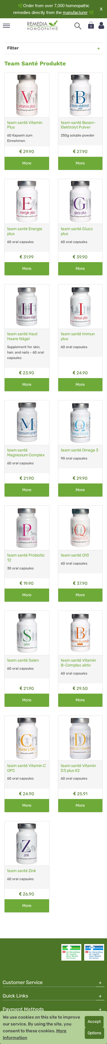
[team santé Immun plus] (80, 306)
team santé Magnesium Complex (26, 452)
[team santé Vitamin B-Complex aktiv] (80, 633)
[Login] (101, 25)
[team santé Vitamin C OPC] (27, 738)
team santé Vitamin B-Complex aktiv (78, 663)
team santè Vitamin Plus (24, 125)
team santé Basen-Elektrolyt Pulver (78, 125)
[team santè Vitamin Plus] (27, 95)
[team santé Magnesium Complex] (27, 422)
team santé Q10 (75, 555)
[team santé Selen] (27, 633)
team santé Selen (23, 660)
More (26, 163)
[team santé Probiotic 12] (27, 528)
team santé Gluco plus (77, 231)
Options (94, 1033)
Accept (94, 1021)
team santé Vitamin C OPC (26, 768)
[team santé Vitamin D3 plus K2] (80, 738)
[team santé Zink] (27, 843)
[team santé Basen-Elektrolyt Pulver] (80, 95)
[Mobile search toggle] (78, 26)
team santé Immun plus (78, 336)
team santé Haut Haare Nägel (22, 336)
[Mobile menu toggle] (6, 26)
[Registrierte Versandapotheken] (71, 952)
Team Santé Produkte (35, 63)
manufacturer (75, 12)
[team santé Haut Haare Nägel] (27, 306)
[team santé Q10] (80, 528)
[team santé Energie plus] (27, 201)
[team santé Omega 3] (80, 422)
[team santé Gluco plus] (80, 201)
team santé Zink (21, 870)
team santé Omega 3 (79, 450)
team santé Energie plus (24, 231)
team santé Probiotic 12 (26, 558)
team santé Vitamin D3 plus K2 (78, 768)
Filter (13, 48)
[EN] (42, 25)
